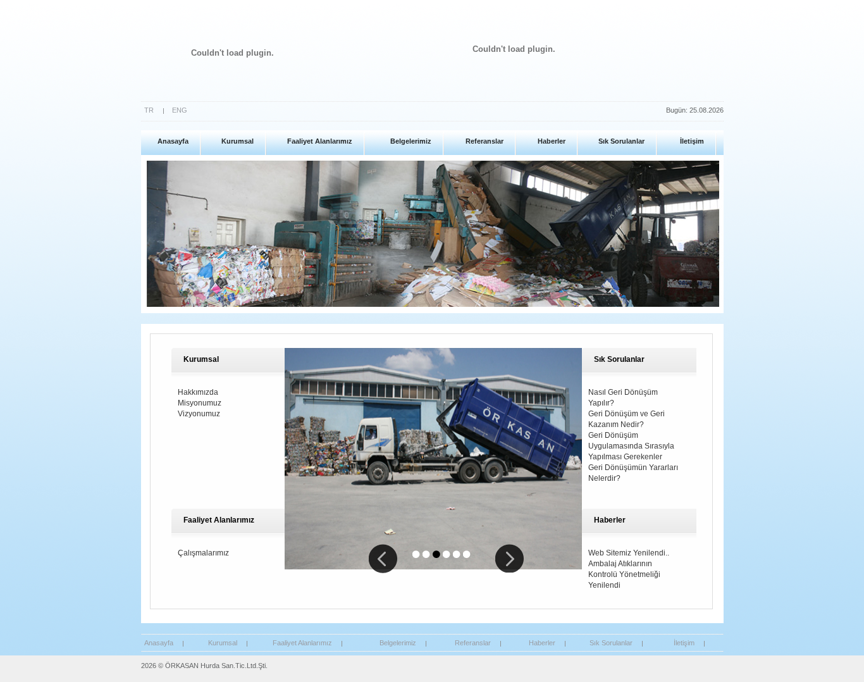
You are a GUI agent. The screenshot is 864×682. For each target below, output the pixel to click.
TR (149, 110)
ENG (179, 110)
